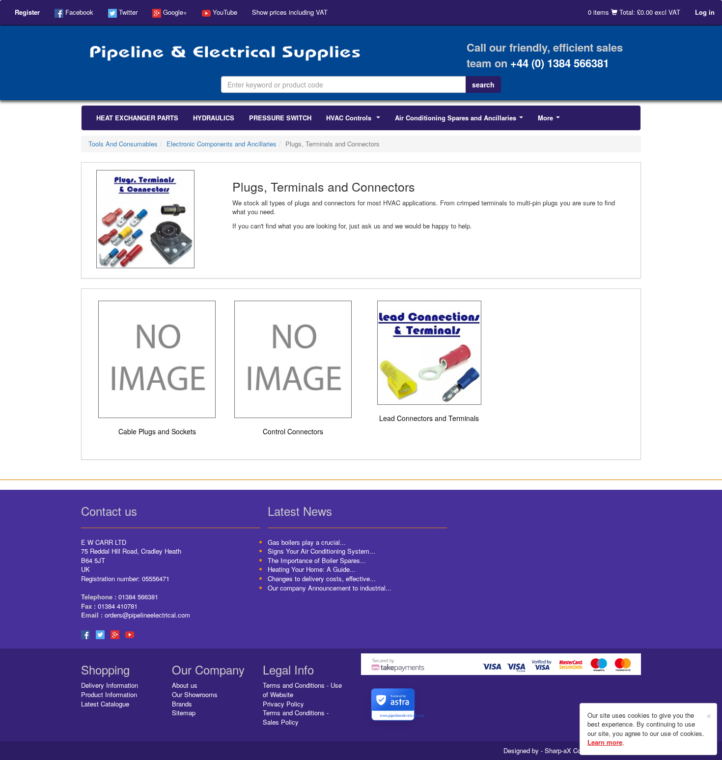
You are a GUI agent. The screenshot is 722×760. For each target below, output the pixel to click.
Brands (182, 703)
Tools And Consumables (123, 143)
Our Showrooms (195, 694)
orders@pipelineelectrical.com (147, 614)
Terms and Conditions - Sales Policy (296, 717)
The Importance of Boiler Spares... (317, 560)
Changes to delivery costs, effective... (322, 578)
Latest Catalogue (105, 703)
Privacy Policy (283, 703)
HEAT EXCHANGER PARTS (137, 117)
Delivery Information (109, 685)
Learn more (604, 742)
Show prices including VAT (290, 12)
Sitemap (183, 712)
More (551, 120)
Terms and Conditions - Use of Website (302, 689)
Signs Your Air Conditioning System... (321, 551)
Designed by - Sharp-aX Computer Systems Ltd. (572, 750)
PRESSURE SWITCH (280, 117)
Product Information (109, 694)
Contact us (109, 510)
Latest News (300, 510)
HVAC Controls (355, 120)
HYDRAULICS (213, 117)
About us (184, 685)
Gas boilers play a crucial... (307, 542)
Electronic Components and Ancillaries (222, 143)
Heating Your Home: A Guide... (312, 569)
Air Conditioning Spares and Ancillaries (461, 120)
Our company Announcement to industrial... (329, 587)
